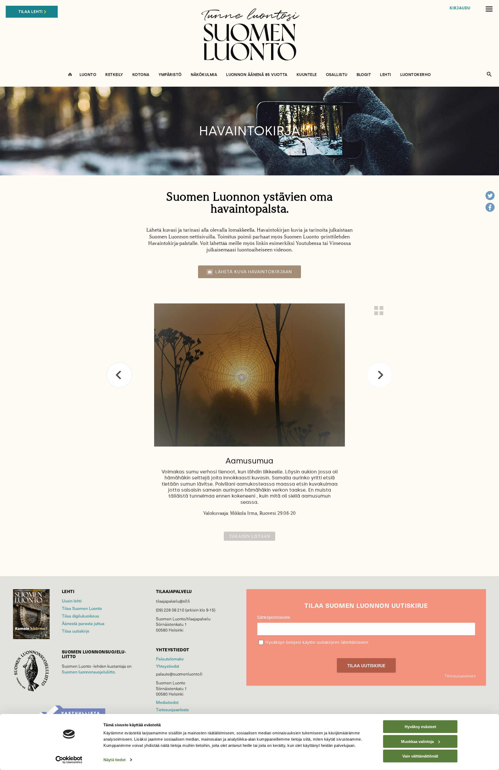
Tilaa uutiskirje (75, 631)
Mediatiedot (167, 702)
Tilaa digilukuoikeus (80, 616)
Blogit (364, 75)
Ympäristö (170, 75)
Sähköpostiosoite (273, 617)
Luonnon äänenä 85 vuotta (256, 75)
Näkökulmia (204, 75)
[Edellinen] (119, 375)
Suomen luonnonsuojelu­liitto (88, 672)
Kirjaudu (460, 8)
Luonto (88, 75)
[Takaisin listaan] (378, 310)
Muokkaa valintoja (417, 741)
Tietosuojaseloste (172, 709)
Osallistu (336, 75)
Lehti (385, 75)
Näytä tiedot (114, 760)
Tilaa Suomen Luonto (82, 608)
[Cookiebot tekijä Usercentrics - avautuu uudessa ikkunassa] (69, 760)
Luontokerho (415, 75)
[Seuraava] (379, 375)
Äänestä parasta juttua (83, 623)
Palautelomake (170, 659)
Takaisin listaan (249, 536)
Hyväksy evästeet (420, 726)
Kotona (140, 75)
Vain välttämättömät (420, 756)
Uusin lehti (72, 600)
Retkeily (114, 75)
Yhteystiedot (167, 666)
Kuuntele (307, 75)
